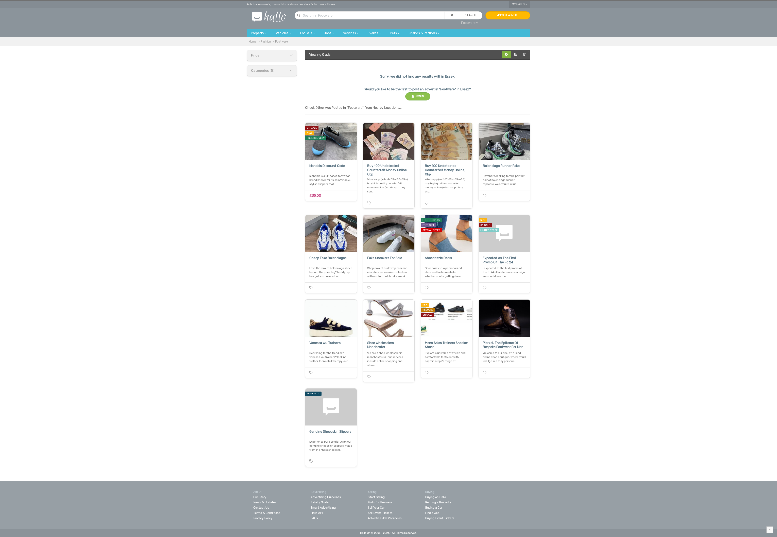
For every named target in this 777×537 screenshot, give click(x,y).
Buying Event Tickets (439, 518)
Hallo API (317, 513)
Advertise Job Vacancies (385, 518)
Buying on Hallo (435, 497)
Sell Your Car (376, 507)
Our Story (259, 497)
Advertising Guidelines (326, 497)
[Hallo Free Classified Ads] (269, 16)
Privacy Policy (262, 518)
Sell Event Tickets (380, 513)
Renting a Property (438, 502)
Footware (281, 41)
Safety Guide (320, 502)
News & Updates (264, 502)
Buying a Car (433, 507)
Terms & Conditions (266, 513)
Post (509, 15)
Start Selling (376, 497)
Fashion (266, 41)
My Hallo (518, 4)
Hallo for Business (380, 502)
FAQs (314, 518)
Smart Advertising (323, 507)
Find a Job (432, 513)
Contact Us (261, 507)
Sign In (419, 96)
